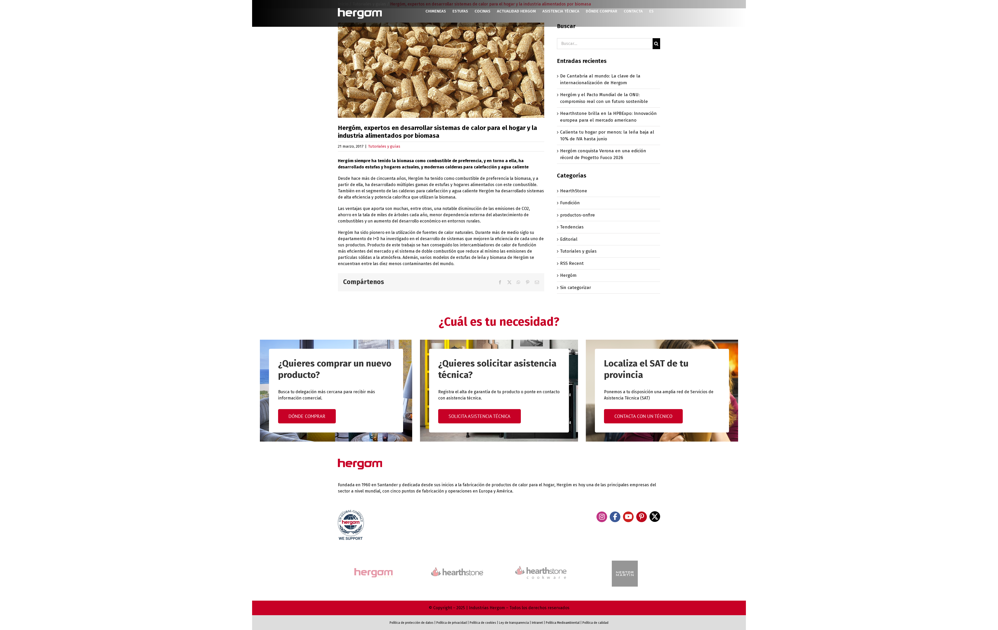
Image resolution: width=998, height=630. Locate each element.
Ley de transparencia (513, 623)
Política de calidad (595, 623)
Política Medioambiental (563, 623)
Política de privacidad (451, 623)
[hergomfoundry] (373, 568)
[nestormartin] (625, 563)
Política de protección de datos (412, 623)
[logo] (541, 565)
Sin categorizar (575, 287)
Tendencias (571, 227)
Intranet (537, 623)
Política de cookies (483, 623)
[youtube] (628, 516)
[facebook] (615, 516)
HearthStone (573, 191)
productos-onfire (577, 215)
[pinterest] (641, 516)
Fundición (570, 203)
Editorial (568, 239)
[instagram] (601, 516)
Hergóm (568, 275)
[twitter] (654, 516)
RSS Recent (572, 263)
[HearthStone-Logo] (457, 569)
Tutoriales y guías (384, 146)
